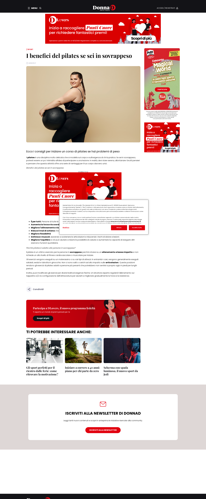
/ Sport (29, 49)
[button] (32, 8)
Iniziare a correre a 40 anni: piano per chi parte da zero (82, 369)
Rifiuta (119, 228)
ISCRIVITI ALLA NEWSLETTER (103, 430)
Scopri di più (43, 318)
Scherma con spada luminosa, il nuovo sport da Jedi (121, 371)
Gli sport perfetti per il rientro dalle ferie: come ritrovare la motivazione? (42, 371)
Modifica (66, 227)
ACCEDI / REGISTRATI (166, 8)
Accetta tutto (137, 228)
